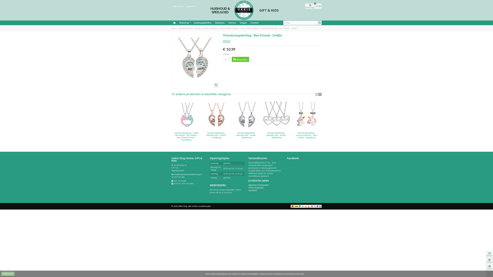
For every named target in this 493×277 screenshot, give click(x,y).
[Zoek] (319, 23)
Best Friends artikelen (250, 28)
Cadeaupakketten (203, 22)
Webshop (184, 22)
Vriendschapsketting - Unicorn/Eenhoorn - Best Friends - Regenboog (306, 135)
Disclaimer (252, 190)
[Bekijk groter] (216, 85)
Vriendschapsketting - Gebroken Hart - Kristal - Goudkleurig (216, 135)
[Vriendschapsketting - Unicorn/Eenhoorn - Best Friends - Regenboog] (306, 115)
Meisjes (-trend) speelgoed (206, 28)
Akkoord (8, 274)
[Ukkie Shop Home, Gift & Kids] (244, 10)
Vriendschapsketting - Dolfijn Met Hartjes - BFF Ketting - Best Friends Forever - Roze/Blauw (186, 136)
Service (232, 22)
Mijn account (178, 6)
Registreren (191, 6)
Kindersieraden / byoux (229, 28)
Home (174, 28)
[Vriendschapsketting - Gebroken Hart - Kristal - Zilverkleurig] (246, 115)
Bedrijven (220, 22)
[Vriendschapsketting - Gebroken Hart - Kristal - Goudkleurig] (216, 115)
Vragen (243, 22)
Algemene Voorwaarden (258, 185)
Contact (254, 22)
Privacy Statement (256, 187)
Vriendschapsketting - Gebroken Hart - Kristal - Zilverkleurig (246, 135)
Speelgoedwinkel (186, 28)
